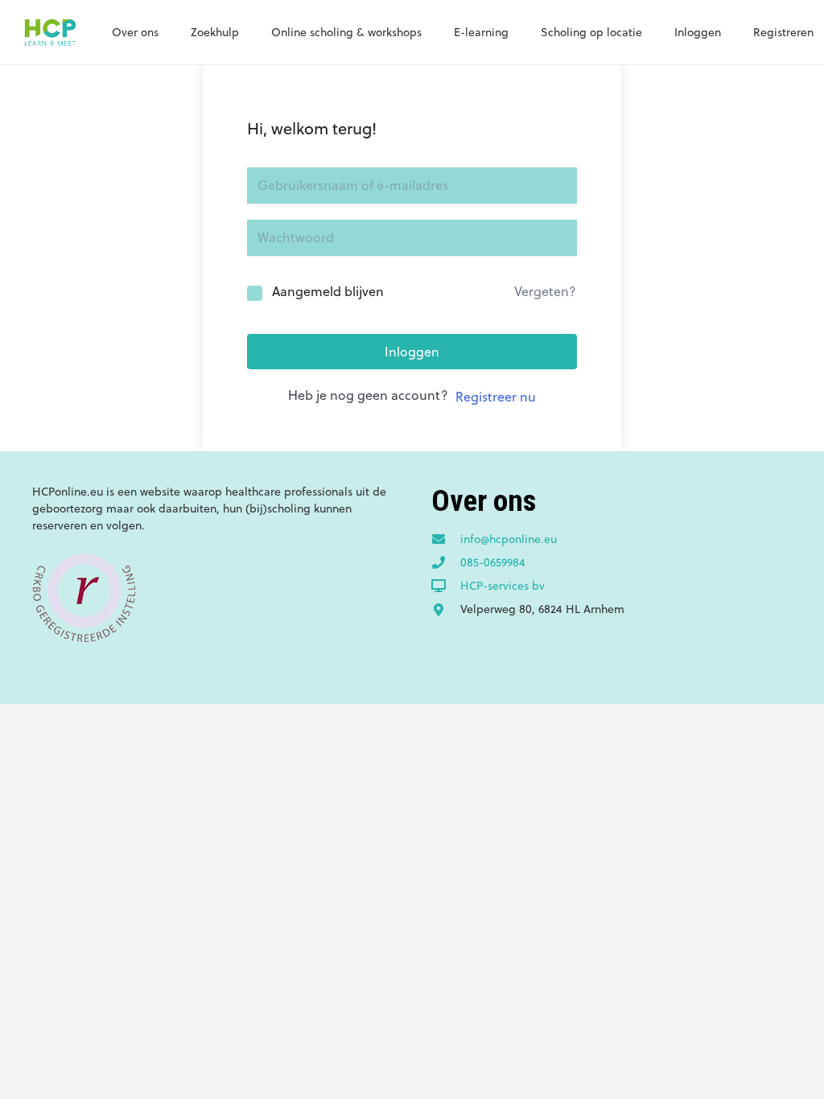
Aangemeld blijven (328, 291)
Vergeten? (545, 291)
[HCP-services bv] (445, 586)
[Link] (49, 32)
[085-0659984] (445, 563)
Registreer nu (495, 396)
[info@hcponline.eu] (445, 540)
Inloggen (412, 351)
